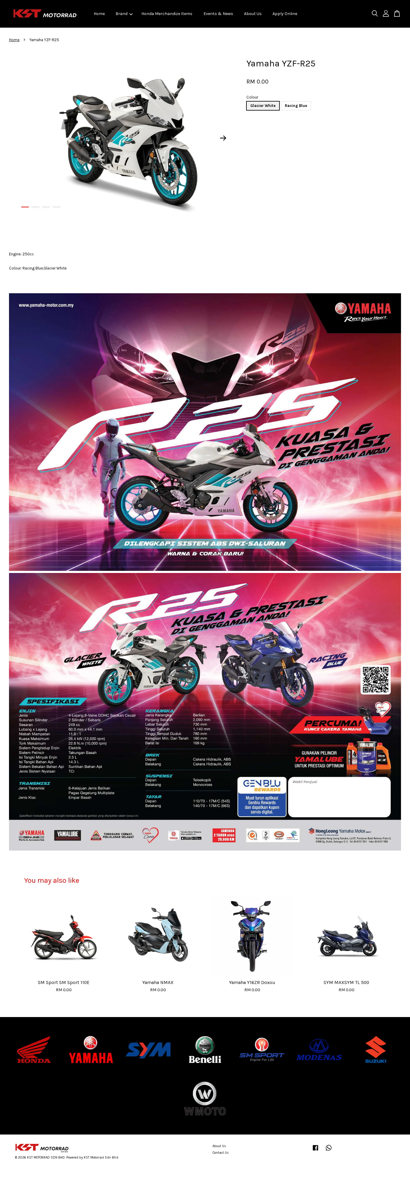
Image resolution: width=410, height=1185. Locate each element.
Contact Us (221, 1153)
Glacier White (263, 105)
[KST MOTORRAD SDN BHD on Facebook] (315, 1151)
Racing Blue (296, 105)
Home (99, 13)
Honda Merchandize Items (166, 13)
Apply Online (285, 13)
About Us (253, 13)
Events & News (218, 13)
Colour (252, 97)
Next (223, 137)
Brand (122, 13)
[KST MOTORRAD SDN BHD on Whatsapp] (328, 1151)
